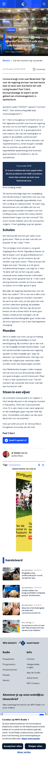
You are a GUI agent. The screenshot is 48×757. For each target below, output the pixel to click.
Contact (31, 659)
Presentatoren (10, 670)
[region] (24, 174)
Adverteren (32, 678)
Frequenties (8, 659)
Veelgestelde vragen (33, 665)
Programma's (9, 664)
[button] (4, 4)
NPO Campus (33, 683)
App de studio (33, 673)
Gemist (6, 680)
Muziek (6, 675)
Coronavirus (14, 465)
